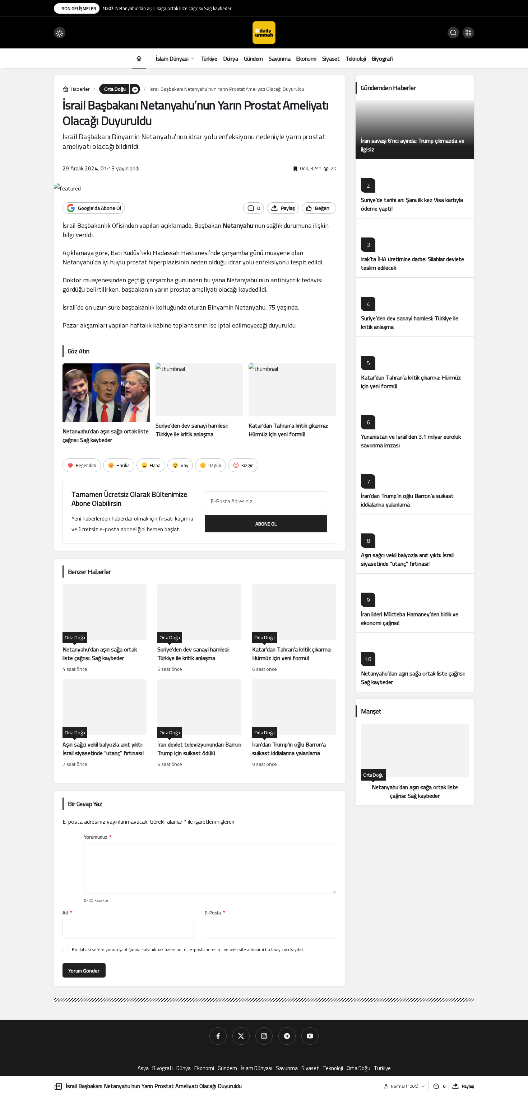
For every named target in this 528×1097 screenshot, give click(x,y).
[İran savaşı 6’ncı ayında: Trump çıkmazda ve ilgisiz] (415, 129)
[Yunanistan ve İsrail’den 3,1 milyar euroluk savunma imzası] (415, 425)
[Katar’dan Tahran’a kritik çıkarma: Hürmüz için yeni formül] (292, 403)
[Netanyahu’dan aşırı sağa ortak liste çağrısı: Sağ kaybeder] (106, 403)
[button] (468, 32)
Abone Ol (266, 523)
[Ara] (453, 32)
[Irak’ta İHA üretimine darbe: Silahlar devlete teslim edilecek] (415, 247)
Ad (67, 913)
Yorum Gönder (84, 970)
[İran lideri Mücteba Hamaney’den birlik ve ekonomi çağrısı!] (415, 602)
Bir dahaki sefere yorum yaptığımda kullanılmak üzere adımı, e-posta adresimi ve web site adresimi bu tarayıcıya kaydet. (188, 949)
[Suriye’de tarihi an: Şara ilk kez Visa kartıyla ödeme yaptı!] (415, 188)
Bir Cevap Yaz (85, 804)
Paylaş (468, 1086)
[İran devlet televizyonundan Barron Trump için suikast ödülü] (199, 724)
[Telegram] (287, 1036)
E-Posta (215, 913)
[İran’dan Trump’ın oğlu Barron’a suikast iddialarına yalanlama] (294, 724)
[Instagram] (264, 1036)
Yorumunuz (97, 837)
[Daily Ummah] (264, 32)
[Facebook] (218, 1036)
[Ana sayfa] (139, 58)
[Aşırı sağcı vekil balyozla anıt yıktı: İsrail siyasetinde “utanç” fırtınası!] (104, 724)
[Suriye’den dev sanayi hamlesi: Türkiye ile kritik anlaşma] (199, 403)
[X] (241, 1036)
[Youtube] (310, 1036)
